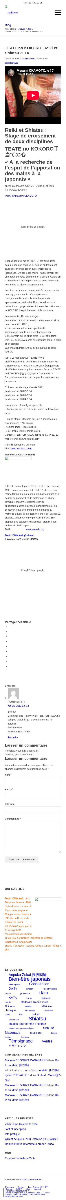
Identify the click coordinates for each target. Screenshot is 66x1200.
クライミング (17, 1045)
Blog (8, 25)
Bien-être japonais (30, 979)
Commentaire (13, 819)
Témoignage (21, 1040)
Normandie (30, 1010)
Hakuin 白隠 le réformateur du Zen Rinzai (29, 1143)
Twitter (55, 945)
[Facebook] (36, 1183)
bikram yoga (14, 984)
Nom (8, 775)
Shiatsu (37, 1018)
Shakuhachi (14, 1020)
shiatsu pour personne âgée (21, 1028)
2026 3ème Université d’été (21, 1124)
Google (39, 945)
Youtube (29, 945)
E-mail (9, 789)
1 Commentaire (28, 59)
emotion (29, 989)
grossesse (25, 993)
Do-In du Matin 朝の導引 (45, 1070)
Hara (43, 992)
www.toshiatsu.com (21, 448)
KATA (13, 997)
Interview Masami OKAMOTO (21, 195)
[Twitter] (42, 1183)
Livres (29, 998)
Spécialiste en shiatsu (17, 906)
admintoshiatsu (11, 63)
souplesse (36, 1032)
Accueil (22, 29)
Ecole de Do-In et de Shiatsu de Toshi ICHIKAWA (17, 922)
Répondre (13, 737)
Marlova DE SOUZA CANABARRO (26, 1060)
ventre (47, 1041)
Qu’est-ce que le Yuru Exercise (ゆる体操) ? (31, 1138)
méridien (28, 1006)
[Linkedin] (58, 1183)
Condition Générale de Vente (20, 1158)
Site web (9, 804)
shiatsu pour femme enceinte (27, 1023)
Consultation (39, 984)
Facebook (18, 945)
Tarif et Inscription (15, 1129)
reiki (21, 1014)
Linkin (47, 945)
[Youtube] (53, 1183)
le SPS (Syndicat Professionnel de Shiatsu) (18, 930)
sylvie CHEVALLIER (17, 1075)
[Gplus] (47, 1183)
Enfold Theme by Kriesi (32, 1179)
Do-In (13, 988)
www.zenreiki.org (35, 529)
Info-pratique (12, 1133)
